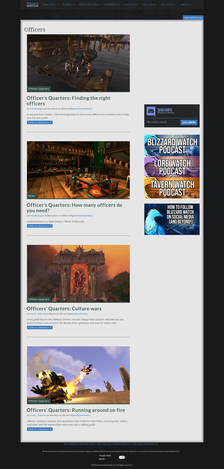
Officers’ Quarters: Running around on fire (76, 410)
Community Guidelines (111, 444)
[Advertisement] (173, 43)
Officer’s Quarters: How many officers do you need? (74, 207)
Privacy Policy (131, 444)
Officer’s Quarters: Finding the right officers (69, 100)
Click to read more (39, 122)
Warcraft (50, 4)
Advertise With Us (149, 444)
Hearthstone (88, 4)
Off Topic (168, 4)
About (185, 4)
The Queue (149, 4)
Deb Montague (37, 109)
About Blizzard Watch (75, 444)
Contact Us (93, 444)
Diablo (68, 4)
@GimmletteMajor (84, 109)
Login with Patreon (193, 17)
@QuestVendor (81, 314)
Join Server (189, 122)
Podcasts (131, 4)
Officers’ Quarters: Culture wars (64, 308)
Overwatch (112, 4)
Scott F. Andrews (38, 314)
